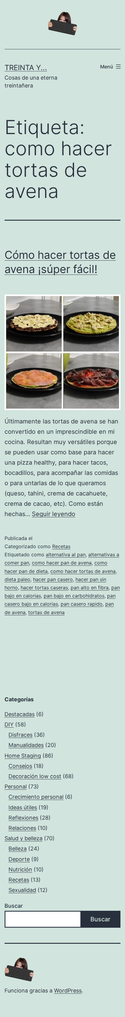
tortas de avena (46, 612)
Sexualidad (22, 890)
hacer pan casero (53, 579)
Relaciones (22, 828)
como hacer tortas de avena (83, 571)
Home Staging (23, 755)
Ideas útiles (22, 807)
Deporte (19, 859)
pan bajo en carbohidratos (74, 596)
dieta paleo (17, 579)
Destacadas (20, 714)
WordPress (68, 990)
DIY (9, 724)
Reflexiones (23, 818)
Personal (16, 786)
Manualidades (26, 745)
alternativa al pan (66, 554)
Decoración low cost (34, 776)
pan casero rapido (82, 604)
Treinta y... (26, 67)
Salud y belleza (23, 838)
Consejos (20, 766)
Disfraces (20, 735)
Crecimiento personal (35, 797)
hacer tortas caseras (44, 587)
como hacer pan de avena (62, 563)
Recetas (61, 546)
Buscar (14, 906)
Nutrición (20, 869)
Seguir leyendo (53, 514)
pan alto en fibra (90, 587)
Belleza (17, 848)
